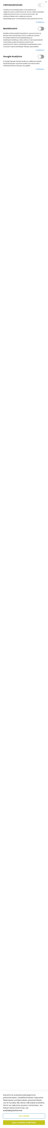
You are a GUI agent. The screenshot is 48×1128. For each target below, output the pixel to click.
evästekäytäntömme (12, 1110)
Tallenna (24, 1116)
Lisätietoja (40, 22)
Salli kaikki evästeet (24, 1122)
